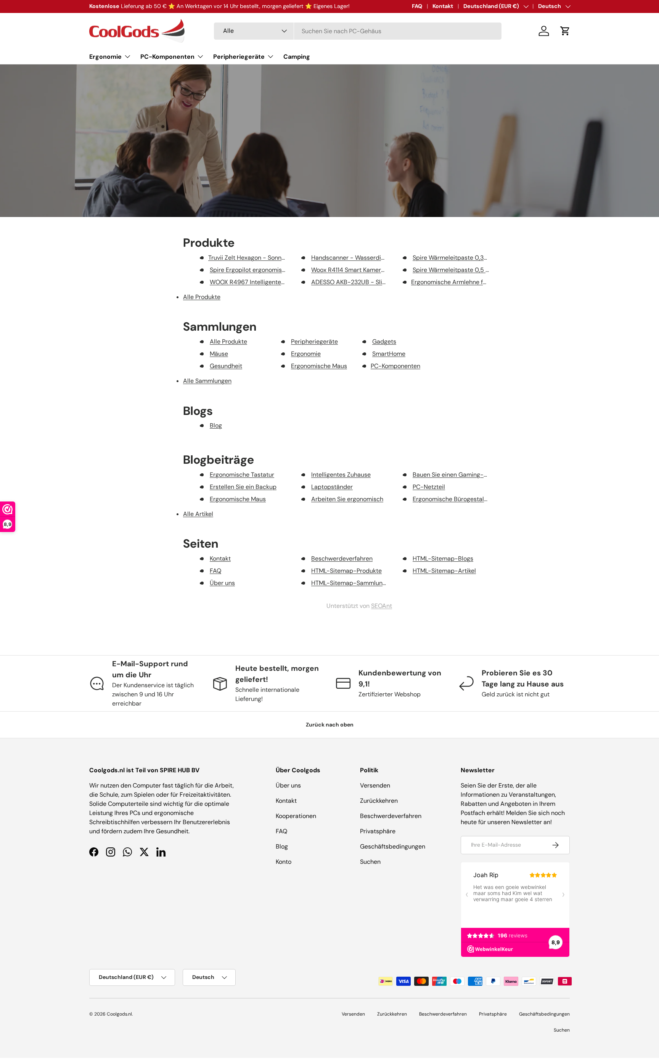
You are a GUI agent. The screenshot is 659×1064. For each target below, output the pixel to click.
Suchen (370, 862)
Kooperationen (296, 816)
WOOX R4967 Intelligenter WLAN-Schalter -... (273, 282)
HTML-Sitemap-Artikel (444, 571)
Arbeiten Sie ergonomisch (347, 499)
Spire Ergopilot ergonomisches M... (257, 270)
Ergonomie (105, 57)
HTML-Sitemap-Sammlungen (352, 583)
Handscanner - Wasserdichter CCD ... (363, 258)
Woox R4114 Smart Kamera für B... (356, 270)
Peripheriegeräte (239, 57)
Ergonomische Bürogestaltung (455, 499)
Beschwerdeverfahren (342, 559)
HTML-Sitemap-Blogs (443, 559)
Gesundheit (226, 366)
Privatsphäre (377, 831)
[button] (565, 31)
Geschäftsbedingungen (392, 846)
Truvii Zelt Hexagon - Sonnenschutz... (259, 258)
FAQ (417, 6)
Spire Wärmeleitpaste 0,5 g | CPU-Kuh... (467, 270)
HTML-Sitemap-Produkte (346, 571)
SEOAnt (381, 606)
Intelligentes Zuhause (341, 475)
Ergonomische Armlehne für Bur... (457, 282)
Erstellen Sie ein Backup (243, 487)
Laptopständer (332, 487)
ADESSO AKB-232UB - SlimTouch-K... (363, 282)
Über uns (222, 583)
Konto (283, 862)
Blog (216, 425)
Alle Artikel (198, 514)
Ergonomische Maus (319, 366)
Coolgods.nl (119, 1014)
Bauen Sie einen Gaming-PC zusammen (468, 475)
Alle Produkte (201, 297)
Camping (296, 57)
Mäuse (219, 354)
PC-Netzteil (429, 487)
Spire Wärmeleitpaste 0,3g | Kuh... (459, 258)
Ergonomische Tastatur (242, 475)
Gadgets (384, 342)
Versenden (375, 785)
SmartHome (388, 354)
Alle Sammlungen (207, 381)
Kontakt (442, 6)
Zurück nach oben (330, 724)
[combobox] (357, 31)
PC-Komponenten (167, 57)
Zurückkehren (379, 801)
